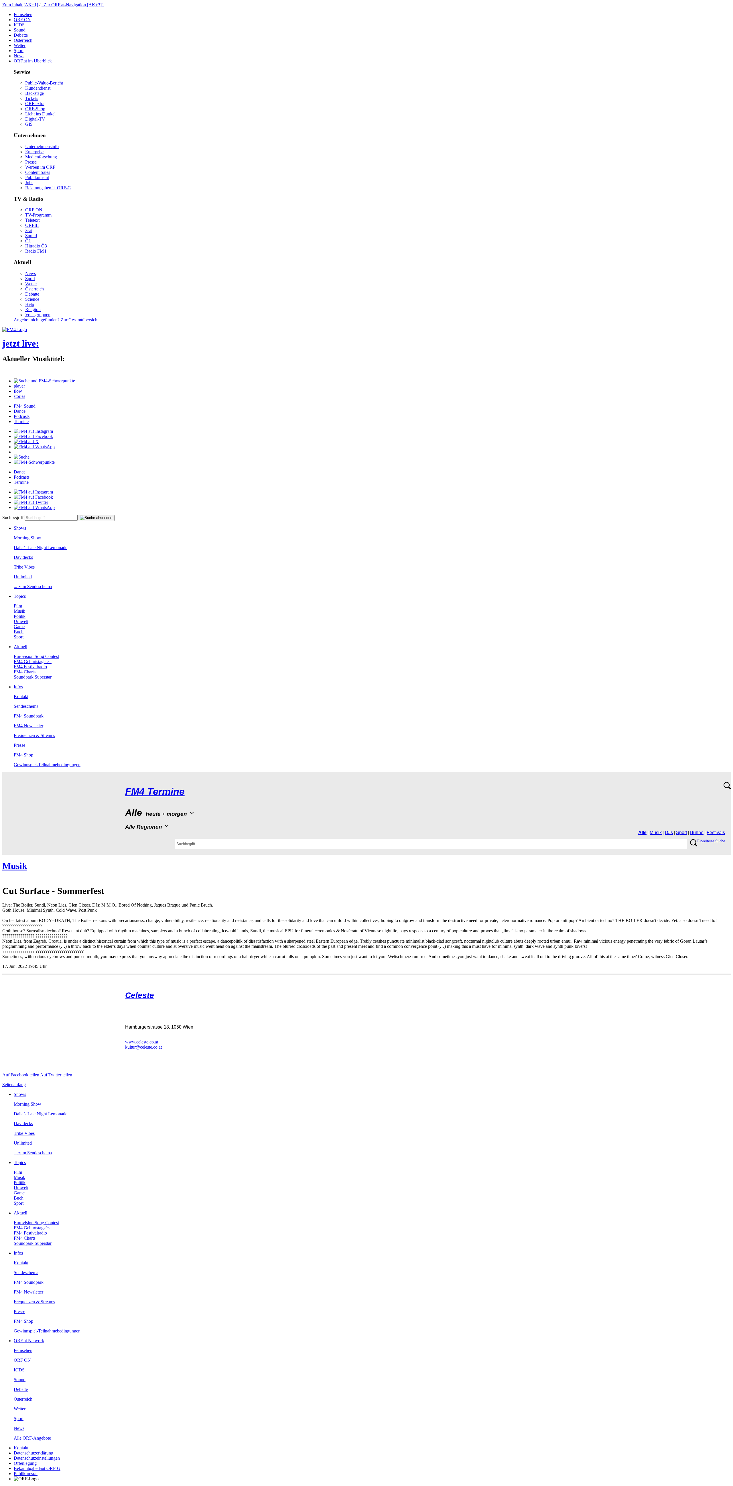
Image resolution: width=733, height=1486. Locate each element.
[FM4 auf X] (26, 441)
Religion (33, 309)
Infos (18, 686)
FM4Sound (25, 406)
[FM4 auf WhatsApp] (34, 446)
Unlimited (23, 576)
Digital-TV (35, 119)
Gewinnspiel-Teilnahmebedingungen (47, 764)
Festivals (716, 832)
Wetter (19, 45)
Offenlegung (25, 1463)
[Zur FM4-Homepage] (14, 329)
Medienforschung (41, 156)
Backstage (34, 93)
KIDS (19, 24)
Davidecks (23, 557)
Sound (19, 29)
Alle (642, 832)
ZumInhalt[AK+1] (20, 4)
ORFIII (32, 225)
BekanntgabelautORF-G (37, 1468)
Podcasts (21, 416)
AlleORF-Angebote (32, 1438)
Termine (21, 421)
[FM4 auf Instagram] (33, 431)
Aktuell (20, 646)
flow (18, 391)
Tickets (31, 98)
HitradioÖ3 (36, 245)
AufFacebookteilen (20, 1074)
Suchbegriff (12, 517)
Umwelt (21, 621)
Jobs (29, 182)
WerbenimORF (40, 167)
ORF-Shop (35, 108)
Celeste (139, 995)
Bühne (697, 832)
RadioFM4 (35, 251)
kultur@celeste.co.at (143, 1047)
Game (19, 626)
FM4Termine (155, 791)
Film (18, 606)
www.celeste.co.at (141, 1041)
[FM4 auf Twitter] (31, 502)
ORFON (22, 19)
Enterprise (34, 151)
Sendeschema (26, 706)
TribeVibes (24, 567)
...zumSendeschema (33, 586)
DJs (669, 832)
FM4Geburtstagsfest (33, 661)
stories (19, 396)
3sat (28, 230)
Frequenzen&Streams (34, 735)
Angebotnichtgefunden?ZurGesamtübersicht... (58, 319)
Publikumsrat (37, 177)
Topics (20, 596)
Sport (18, 50)
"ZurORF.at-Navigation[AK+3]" (73, 4)
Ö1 (28, 240)
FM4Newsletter (28, 725)
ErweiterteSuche (711, 841)
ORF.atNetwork (29, 1340)
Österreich (23, 40)
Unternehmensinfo (42, 146)
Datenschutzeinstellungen (37, 1458)
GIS (29, 124)
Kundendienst (37, 88)
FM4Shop (23, 754)
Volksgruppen (37, 314)
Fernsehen (23, 14)
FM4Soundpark (29, 715)
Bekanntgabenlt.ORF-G (48, 187)
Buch (18, 631)
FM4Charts (25, 671)
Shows (20, 528)
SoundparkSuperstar (33, 677)
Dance (19, 411)
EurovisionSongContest (36, 656)
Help (29, 304)
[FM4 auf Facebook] (33, 436)
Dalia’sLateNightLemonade (40, 547)
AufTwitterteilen (56, 1074)
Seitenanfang (14, 1084)
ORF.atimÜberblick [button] (33, 60)
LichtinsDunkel (40, 113)
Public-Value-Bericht (44, 82)
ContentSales (37, 172)
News (19, 55)
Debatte (21, 35)
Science (32, 299)
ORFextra (34, 103)
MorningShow (27, 537)
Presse (31, 162)
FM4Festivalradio (30, 666)
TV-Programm (38, 215)
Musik (19, 611)
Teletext (32, 220)
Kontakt (21, 696)
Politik (19, 616)
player (19, 386)
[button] (44, 380)
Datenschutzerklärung (33, 1452)
